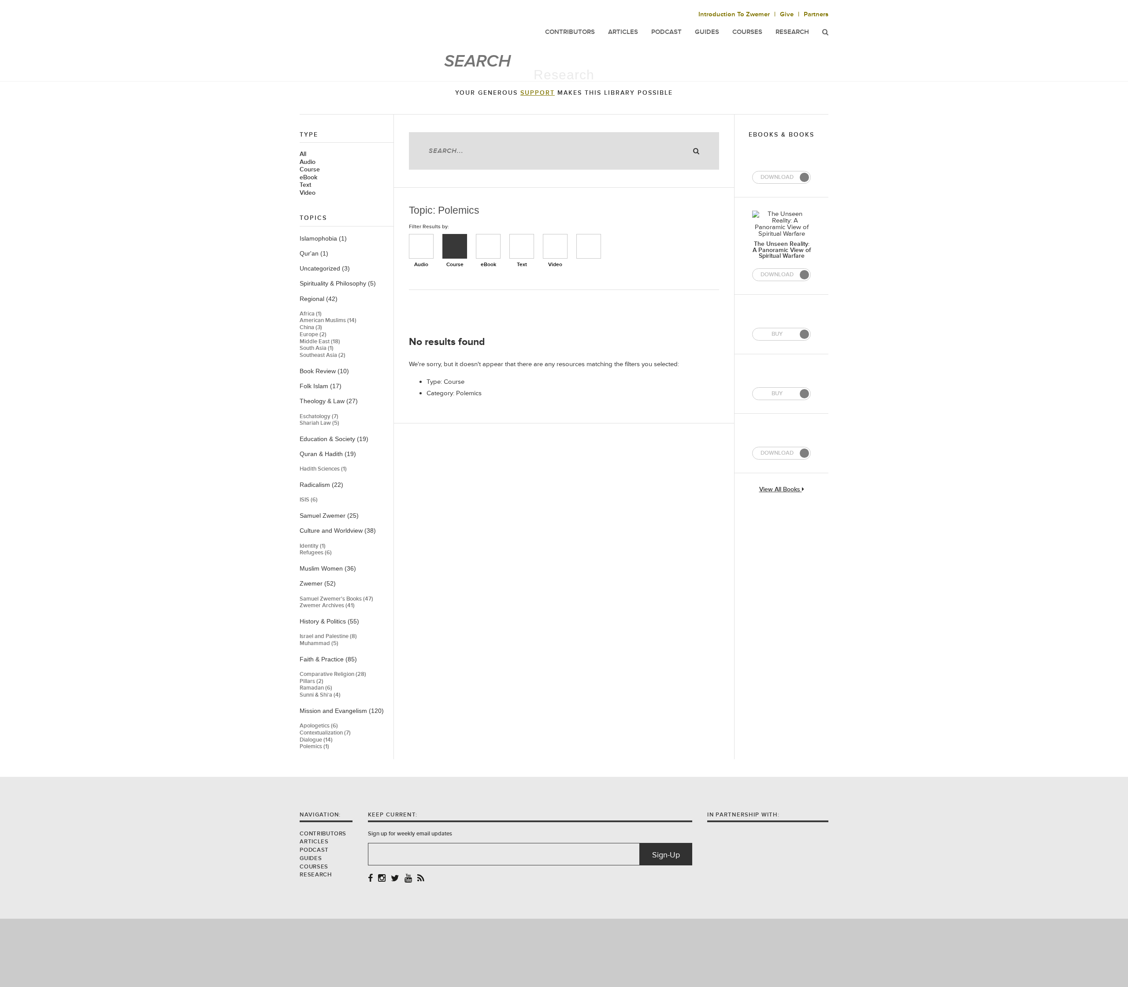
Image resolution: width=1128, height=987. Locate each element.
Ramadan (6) (316, 688)
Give (787, 14)
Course (310, 169)
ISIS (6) (309, 500)
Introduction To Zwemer (734, 14)
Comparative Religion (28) (333, 674)
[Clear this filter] (588, 246)
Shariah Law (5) (319, 423)
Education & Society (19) (334, 439)
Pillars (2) (311, 681)
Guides (311, 858)
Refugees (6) (316, 552)
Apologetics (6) (319, 726)
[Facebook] (370, 878)
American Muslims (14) (328, 320)
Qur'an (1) (314, 253)
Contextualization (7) (325, 733)
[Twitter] (395, 878)
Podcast (314, 849)
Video (307, 193)
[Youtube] (408, 878)
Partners (816, 14)
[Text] (521, 246)
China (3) (311, 327)
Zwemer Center (370, 25)
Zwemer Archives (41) (327, 605)
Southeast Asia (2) (322, 355)
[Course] (454, 246)
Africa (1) (311, 314)
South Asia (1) (317, 348)
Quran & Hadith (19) (328, 454)
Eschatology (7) (319, 416)
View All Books (780, 489)
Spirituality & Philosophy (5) (338, 283)
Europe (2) (313, 334)
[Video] (555, 246)
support (537, 92)
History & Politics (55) (329, 621)
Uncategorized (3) (325, 268)
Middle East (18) (320, 341)
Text (305, 185)
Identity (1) (313, 546)
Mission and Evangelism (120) (342, 711)
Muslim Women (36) (328, 568)
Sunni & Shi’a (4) (320, 695)
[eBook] (488, 246)
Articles (314, 841)
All (303, 154)
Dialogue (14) (316, 740)
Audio (307, 162)
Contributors (323, 833)
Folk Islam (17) (320, 386)
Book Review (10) (324, 371)
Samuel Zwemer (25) (329, 515)
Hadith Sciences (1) (323, 469)
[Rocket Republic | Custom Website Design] (564, 952)
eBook (308, 177)
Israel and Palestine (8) (328, 636)
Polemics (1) (314, 746)
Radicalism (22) (321, 485)
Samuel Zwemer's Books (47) (336, 599)
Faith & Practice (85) (328, 659)
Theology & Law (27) (329, 401)
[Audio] (421, 246)
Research (792, 32)
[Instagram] (382, 878)
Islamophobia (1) (323, 238)
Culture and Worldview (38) (338, 530)
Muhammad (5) (319, 643)
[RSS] (420, 878)
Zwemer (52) (318, 583)
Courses (747, 32)
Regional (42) (319, 299)
